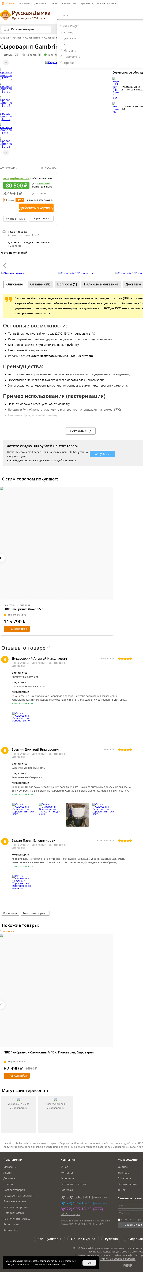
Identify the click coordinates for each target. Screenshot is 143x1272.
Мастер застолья (107, 3)
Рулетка (111, 1239)
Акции (7, 1172)
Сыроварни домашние (56, 37)
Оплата (54, 3)
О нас (64, 1166)
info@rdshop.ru (70, 1214)
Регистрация (11, 1224)
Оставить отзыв (13, 1212)
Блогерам (67, 1189)
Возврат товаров (14, 1189)
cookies (27, 1260)
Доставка (40, 3)
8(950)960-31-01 (76, 1197)
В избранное (49, 168)
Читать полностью (23, 703)
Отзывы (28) (40, 284)
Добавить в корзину (36, 207)
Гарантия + (86, 3)
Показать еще (80, 431)
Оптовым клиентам (73, 1184)
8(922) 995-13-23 (76, 1202)
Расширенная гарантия (18, 1195)
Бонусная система (14, 1201)
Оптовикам (69, 3)
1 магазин (23, 3)
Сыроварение (32, 37)
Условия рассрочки (15, 1207)
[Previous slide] (6, 63)
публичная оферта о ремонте (118, 1258)
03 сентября (18, 629)
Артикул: (8, 168)
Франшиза (67, 1178)
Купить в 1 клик (15, 218)
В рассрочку (41, 218)
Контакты (67, 1172)
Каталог (17, 37)
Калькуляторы (49, 1239)
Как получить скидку (16, 1218)
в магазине (43, 183)
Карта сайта (10, 1230)
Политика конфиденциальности (94, 1255)
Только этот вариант (35, 913)
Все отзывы (10, 913)
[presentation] (4, 265)
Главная (4, 37)
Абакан (9, 3)
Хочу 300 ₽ (102, 454)
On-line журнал (83, 1239)
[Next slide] (6, 152)
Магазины (10, 1166)
